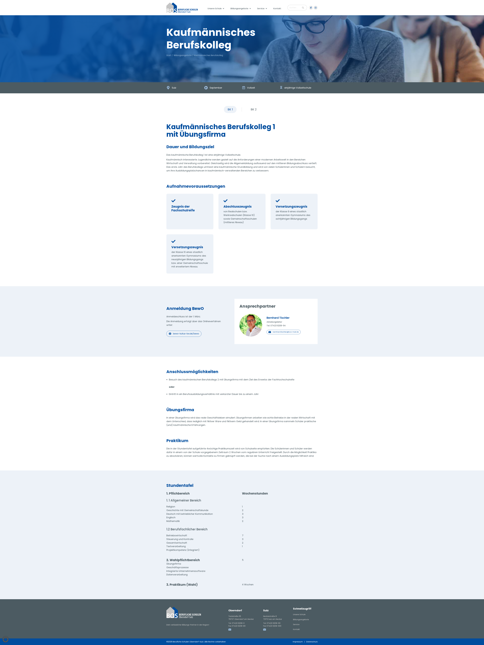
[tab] (230, 109)
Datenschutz (312, 641)
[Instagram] (316, 8)
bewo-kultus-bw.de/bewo (186, 333)
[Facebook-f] (311, 8)
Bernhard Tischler (278, 318)
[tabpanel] (242, 361)
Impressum (298, 641)
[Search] (303, 8)
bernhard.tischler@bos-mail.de (286, 332)
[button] (5, 639)
